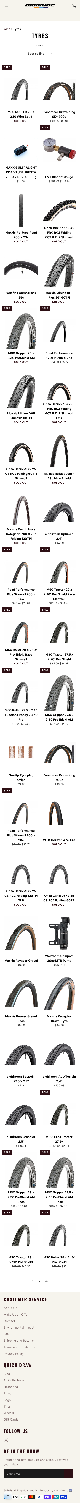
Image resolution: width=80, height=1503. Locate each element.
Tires (7, 1406)
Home (6, 29)
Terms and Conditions (19, 1347)
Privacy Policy (14, 1354)
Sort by (40, 45)
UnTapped (11, 1387)
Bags (7, 1400)
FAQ (6, 1334)
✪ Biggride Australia (26, 1490)
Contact (9, 1321)
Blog (7, 1374)
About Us (10, 1308)
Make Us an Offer (16, 1314)
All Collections (14, 1380)
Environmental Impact (19, 1327)
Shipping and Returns (19, 1340)
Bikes (7, 1393)
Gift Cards (11, 1419)
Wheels (9, 1413)
